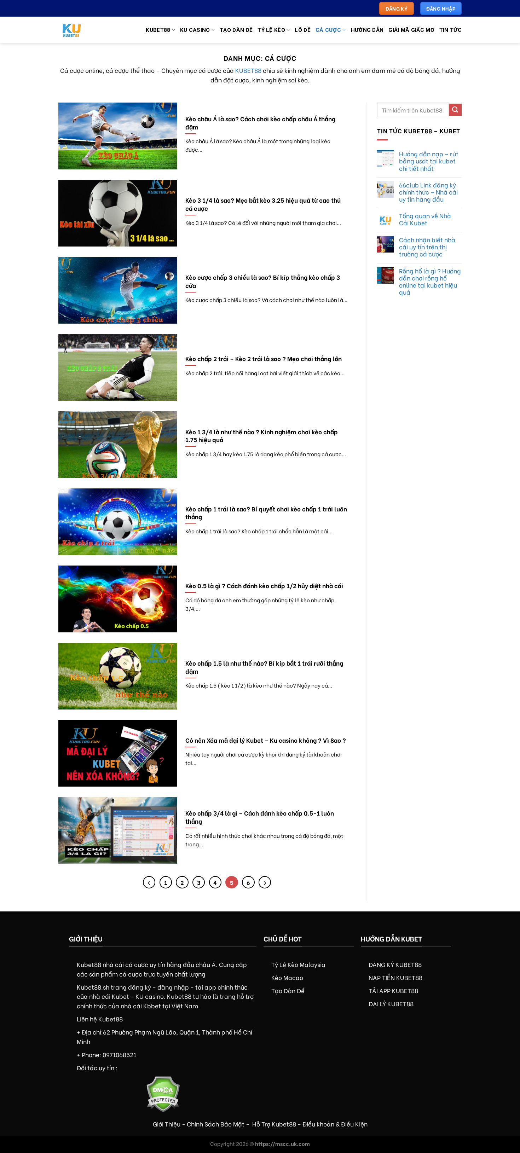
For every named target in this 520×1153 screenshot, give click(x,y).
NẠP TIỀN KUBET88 (395, 977)
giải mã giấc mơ (411, 30)
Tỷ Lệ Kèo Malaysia (298, 964)
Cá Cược (328, 30)
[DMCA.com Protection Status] (163, 1093)
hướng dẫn (367, 30)
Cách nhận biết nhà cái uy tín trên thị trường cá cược (427, 246)
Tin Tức (450, 30)
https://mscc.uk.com (282, 1143)
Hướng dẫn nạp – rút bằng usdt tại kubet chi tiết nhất (428, 160)
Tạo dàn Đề (236, 30)
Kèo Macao (287, 977)
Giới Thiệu (166, 1123)
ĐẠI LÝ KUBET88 (391, 1003)
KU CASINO (195, 30)
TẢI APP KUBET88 (393, 990)
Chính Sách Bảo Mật (215, 1123)
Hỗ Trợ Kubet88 (274, 1123)
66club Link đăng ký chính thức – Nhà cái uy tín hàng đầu (428, 191)
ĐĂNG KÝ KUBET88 (395, 964)
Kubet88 (158, 30)
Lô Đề (303, 30)
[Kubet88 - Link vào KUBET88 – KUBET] (77, 30)
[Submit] (455, 110)
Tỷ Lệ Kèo (271, 30)
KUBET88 (248, 70)
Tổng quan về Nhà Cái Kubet (425, 219)
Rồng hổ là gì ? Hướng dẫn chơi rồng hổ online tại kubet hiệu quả (430, 281)
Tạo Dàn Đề (288, 990)
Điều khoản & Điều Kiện (335, 1123)
